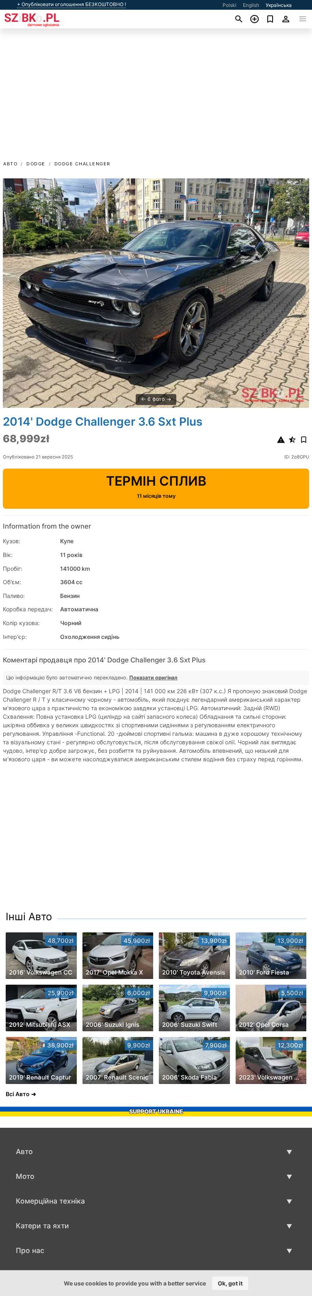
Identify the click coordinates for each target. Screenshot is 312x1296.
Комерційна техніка (50, 1201)
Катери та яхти (42, 1225)
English (251, 5)
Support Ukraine (156, 1111)
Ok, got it (230, 1283)
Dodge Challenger (82, 164)
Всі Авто (18, 1093)
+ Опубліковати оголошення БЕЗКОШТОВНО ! (71, 4)
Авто (10, 164)
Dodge (36, 164)
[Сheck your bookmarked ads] (270, 19)
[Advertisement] (156, 98)
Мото (25, 1176)
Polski (229, 5)
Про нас (30, 1250)
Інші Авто (29, 916)
